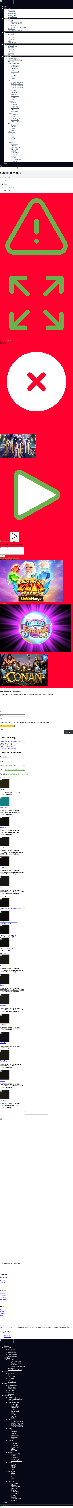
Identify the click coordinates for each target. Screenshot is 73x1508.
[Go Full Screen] (36, 338)
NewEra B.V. (15, 118)
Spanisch (14, 94)
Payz (12, 73)
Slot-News (11, 51)
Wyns (1, 887)
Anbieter (2, 1310)
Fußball (2, 1313)
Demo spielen (14, 541)
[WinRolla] (5, 1041)
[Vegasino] (5, 1003)
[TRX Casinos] (6, 3)
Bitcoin (13, 75)
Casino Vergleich (13, 15)
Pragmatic (3, 1299)
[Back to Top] (1, 1507)
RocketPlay (3, 1061)
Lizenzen (10, 101)
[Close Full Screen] (36, 418)
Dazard (7, 757)
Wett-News (11, 53)
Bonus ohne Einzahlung (18, 27)
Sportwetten (11, 39)
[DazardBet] (5, 1099)
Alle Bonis (11, 20)
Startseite (6, 6)
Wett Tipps (11, 61)
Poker (9, 41)
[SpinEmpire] (5, 806)
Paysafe (2, 1282)
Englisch (14, 92)
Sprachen (10, 89)
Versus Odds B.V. (16, 121)
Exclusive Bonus (16, 24)
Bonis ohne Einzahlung (15, 30)
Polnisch (14, 99)
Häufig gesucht (8, 56)
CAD (13, 139)
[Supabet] (5, 1079)
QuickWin (3, 867)
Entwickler (11, 142)
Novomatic (14, 144)
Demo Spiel (3, 603)
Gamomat (14, 161)
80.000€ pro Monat (17, 85)
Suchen (2, 729)
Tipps (1, 1315)
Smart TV (14, 130)
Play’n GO (14, 149)
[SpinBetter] (5, 826)
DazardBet (3, 1100)
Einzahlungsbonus (16, 22)
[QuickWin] (5, 865)
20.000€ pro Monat (17, 87)
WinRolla (3, 1043)
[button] (18, 446)
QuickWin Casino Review (8, 748)
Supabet (2, 1081)
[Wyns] (5, 885)
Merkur (13, 145)
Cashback (14, 25)
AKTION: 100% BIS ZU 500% (10, 340)
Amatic (13, 156)
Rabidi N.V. (15, 120)
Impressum (7, 1335)
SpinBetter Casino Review (8, 745)
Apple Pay (14, 65)
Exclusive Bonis (12, 58)
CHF (12, 137)
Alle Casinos (11, 10)
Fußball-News (12, 49)
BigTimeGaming (16, 159)
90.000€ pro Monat (17, 84)
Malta (13, 109)
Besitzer (10, 113)
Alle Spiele (11, 34)
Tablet (13, 128)
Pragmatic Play (15, 147)
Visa (12, 70)
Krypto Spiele (12, 42)
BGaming (14, 157)
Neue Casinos (12, 13)
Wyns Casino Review (6, 746)
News (5, 44)
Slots (9, 36)
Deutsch (13, 90)
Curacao (13, 102)
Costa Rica (14, 111)
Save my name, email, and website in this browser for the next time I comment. (25, 722)
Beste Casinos (12, 11)
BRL (12, 140)
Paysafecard (15, 72)
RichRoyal (3, 1025)
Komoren (14, 104)
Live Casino (11, 37)
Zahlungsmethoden (13, 63)
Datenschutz (7, 1337)
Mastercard (14, 68)
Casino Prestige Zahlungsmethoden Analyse (13, 741)
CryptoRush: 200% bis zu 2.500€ (15, 765)
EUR (13, 133)
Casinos (8, 8)
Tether (13, 78)
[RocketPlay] (5, 1059)
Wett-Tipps (11, 54)
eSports (2, 1311)
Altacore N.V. (15, 115)
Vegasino (3, 1005)
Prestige (2, 789)
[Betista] (5, 845)
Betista (2, 847)
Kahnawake (15, 108)
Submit (3, 556)
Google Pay (15, 66)
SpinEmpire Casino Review (8, 743)
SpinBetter (3, 827)
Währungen (11, 132)
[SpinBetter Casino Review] (5, 933)
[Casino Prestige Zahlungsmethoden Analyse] (5, 907)
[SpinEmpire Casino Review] (5, 920)
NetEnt (13, 151)
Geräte (10, 123)
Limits (9, 80)
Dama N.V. (14, 116)
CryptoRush (8, 761)
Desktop (13, 125)
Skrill (1, 1279)
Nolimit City (15, 152)
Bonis (8, 18)
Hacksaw (14, 154)
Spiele (6, 32)
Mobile (13, 127)
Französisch (15, 96)
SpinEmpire (3, 807)
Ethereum (14, 77)
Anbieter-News (12, 46)
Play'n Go (3, 1297)
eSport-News (11, 48)
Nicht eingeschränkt (17, 82)
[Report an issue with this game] (36, 266)
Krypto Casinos (12, 17)
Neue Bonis (11, 29)
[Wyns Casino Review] (5, 947)
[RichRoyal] (5, 1023)
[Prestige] (5, 788)
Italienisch (14, 97)
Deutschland (15, 106)
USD (13, 135)
